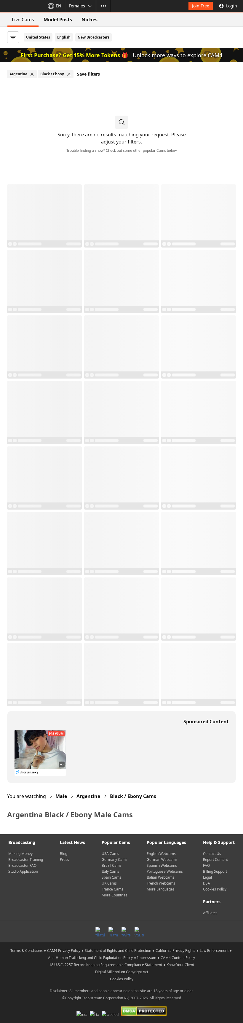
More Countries (114, 895)
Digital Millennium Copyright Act (121, 971)
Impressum (146, 957)
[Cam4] (21, 6)
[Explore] (103, 6)
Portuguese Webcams (165, 871)
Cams (133, 796)
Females (77, 6)
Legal (207, 877)
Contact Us (212, 853)
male (61, 796)
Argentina (88, 796)
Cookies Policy (214, 889)
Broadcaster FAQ (22, 865)
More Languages (161, 889)
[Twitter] (126, 931)
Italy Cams (110, 871)
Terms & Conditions (26, 950)
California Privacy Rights (175, 950)
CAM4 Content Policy (178, 957)
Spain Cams (111, 877)
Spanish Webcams (162, 865)
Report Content (215, 859)
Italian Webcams (160, 877)
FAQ (206, 865)
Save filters (88, 74)
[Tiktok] (100, 931)
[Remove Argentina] (32, 74)
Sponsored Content (206, 721)
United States (38, 37)
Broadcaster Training (25, 859)
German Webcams (162, 859)
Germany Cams (114, 859)
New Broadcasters (93, 37)
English (64, 37)
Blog (63, 853)
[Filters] (13, 37)
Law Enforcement (214, 950)
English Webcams (161, 853)
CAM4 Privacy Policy (63, 950)
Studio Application (23, 871)
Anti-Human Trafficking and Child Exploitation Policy (90, 957)
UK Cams (109, 883)
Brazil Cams (112, 865)
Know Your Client (180, 964)
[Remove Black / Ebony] (68, 74)
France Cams (112, 889)
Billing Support (215, 871)
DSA (206, 883)
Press (64, 859)
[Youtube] (139, 931)
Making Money (20, 853)
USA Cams (110, 853)
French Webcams (161, 883)
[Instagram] (113, 931)
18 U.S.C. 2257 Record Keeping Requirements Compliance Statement (105, 964)
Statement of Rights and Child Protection (118, 950)
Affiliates (210, 912)
